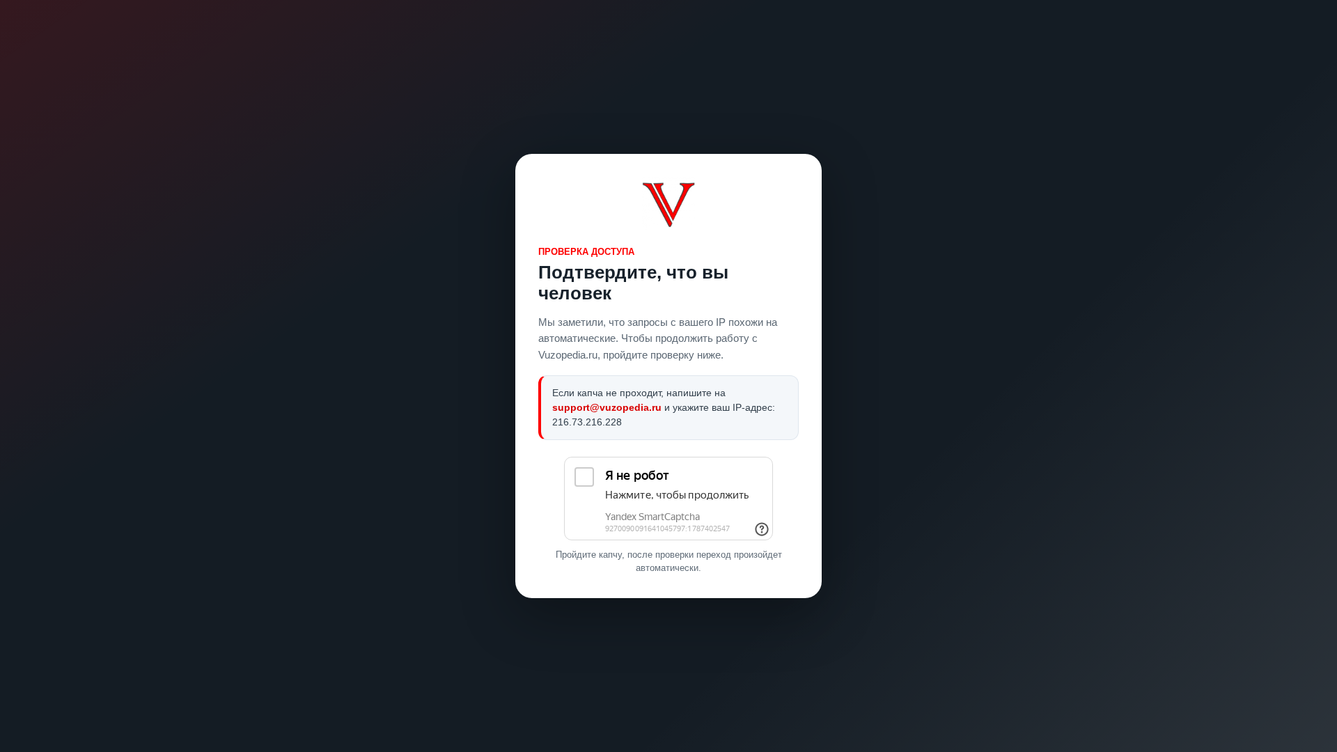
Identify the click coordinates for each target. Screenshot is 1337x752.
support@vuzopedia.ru (607, 407)
